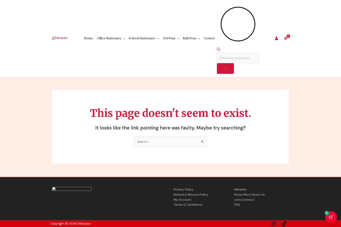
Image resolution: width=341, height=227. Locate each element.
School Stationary (142, 38)
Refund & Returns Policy (191, 194)
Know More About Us (249, 194)
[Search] (225, 68)
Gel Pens (169, 38)
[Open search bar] (218, 50)
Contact (209, 38)
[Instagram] (273, 223)
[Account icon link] (276, 38)
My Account (182, 200)
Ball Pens (189, 38)
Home (88, 38)
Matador (240, 189)
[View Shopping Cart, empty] (285, 38)
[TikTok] (284, 223)
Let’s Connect (244, 200)
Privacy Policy (183, 189)
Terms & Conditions (188, 205)
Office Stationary (109, 38)
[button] (123, 38)
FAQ (237, 205)
